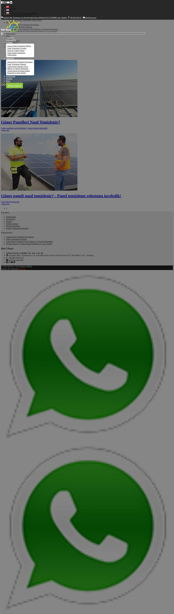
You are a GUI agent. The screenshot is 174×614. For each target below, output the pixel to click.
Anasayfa (10, 38)
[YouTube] (8, 2)
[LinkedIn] (11, 2)
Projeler (9, 79)
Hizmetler (10, 58)
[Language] (7, 8)
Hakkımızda (11, 40)
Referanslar (10, 76)
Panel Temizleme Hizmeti (16, 64)
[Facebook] (2, 2)
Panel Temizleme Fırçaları (16, 48)
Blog (8, 81)
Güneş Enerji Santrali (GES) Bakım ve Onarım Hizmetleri (17, 68)
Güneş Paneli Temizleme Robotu (19, 46)
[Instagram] (5, 2)
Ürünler (9, 42)
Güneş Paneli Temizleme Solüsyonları (16, 54)
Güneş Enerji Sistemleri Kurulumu (19, 62)
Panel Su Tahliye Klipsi (15, 51)
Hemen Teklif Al (14, 85)
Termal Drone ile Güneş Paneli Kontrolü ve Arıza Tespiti (18, 72)
